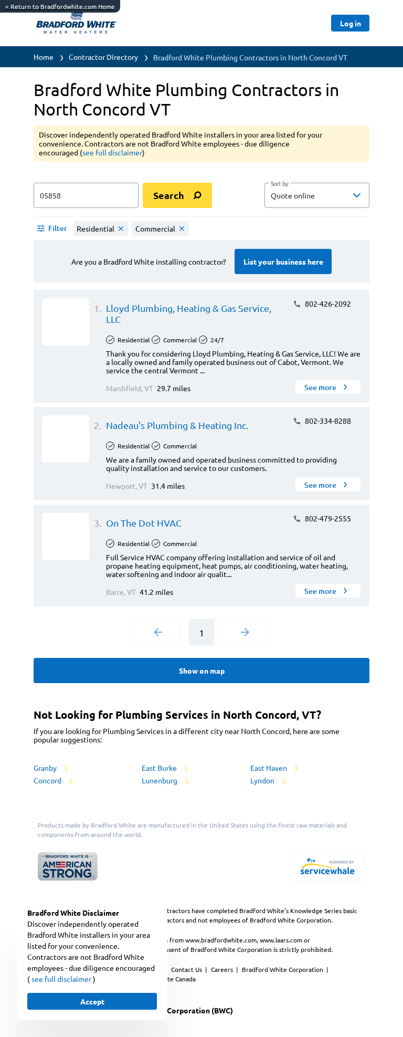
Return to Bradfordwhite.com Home (60, 6)
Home (44, 56)
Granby (46, 767)
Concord (48, 780)
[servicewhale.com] (327, 866)
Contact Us (187, 969)
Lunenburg (160, 780)
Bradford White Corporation (283, 969)
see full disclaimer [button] (112, 152)
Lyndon (263, 780)
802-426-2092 (327, 303)
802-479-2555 (327, 518)
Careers (223, 969)
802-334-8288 (327, 420)
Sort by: (280, 183)
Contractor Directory (103, 56)
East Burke (160, 767)
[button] (316, 195)
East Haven (269, 767)
